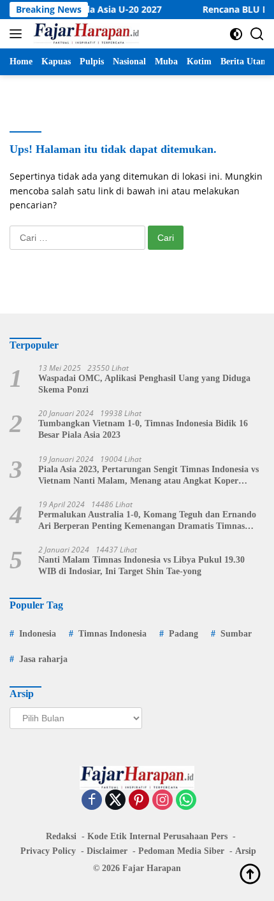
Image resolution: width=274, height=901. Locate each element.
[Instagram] (162, 800)
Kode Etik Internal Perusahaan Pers (157, 836)
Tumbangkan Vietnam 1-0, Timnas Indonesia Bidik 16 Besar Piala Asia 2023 (143, 429)
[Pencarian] (257, 34)
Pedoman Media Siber (181, 851)
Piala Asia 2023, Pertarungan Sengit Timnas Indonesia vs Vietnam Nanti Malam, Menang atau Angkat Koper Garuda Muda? (148, 476)
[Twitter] (115, 800)
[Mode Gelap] (236, 34)
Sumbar (236, 633)
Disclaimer (107, 851)
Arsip (245, 851)
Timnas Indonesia (112, 633)
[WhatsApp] (186, 800)
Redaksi (61, 836)
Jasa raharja (43, 659)
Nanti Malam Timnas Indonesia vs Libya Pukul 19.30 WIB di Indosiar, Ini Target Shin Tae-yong (141, 565)
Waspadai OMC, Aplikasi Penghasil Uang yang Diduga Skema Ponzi (144, 383)
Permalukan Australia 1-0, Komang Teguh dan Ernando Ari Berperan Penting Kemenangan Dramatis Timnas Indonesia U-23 (147, 521)
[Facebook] (92, 800)
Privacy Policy (48, 851)
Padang (183, 633)
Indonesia (37, 633)
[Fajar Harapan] (85, 34)
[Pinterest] (139, 800)
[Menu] (18, 34)
